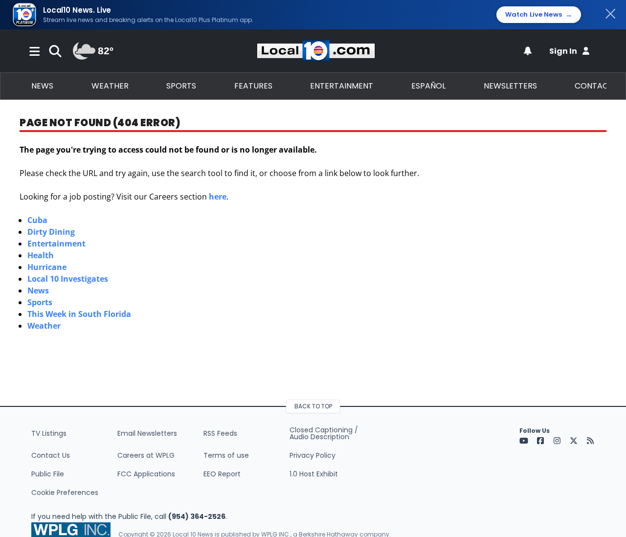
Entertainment (341, 85)
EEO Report (222, 473)
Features (253, 85)
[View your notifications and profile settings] (527, 51)
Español (428, 85)
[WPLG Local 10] (316, 51)
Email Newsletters (147, 433)
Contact (594, 85)
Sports (181, 85)
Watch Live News (538, 15)
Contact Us (50, 455)
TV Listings (49, 433)
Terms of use (226, 455)
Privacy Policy (312, 455)
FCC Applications (146, 473)
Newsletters (510, 85)
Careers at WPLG (146, 455)
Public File (47, 473)
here (217, 196)
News (42, 85)
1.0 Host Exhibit (314, 473)
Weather (110, 85)
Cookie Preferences (64, 492)
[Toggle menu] (34, 51)
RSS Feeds (220, 433)
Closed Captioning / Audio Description (324, 433)
